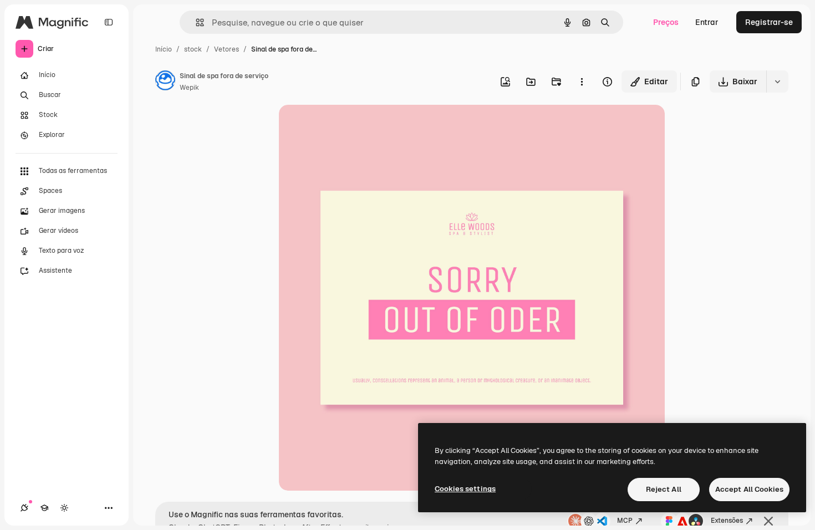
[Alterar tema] (64, 508)
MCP (625, 520)
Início (163, 49)
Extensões (727, 520)
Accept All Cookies (749, 489)
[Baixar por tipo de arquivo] (777, 81)
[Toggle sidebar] (109, 22)
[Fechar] (768, 521)
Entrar (707, 22)
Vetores (226, 49)
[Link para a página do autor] (165, 82)
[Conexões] (24, 508)
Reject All (663, 489)
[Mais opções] (581, 81)
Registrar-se (769, 22)
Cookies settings (465, 488)
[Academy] (44, 508)
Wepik (189, 87)
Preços (666, 22)
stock (193, 49)
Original (349, 126)
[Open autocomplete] (195, 22)
